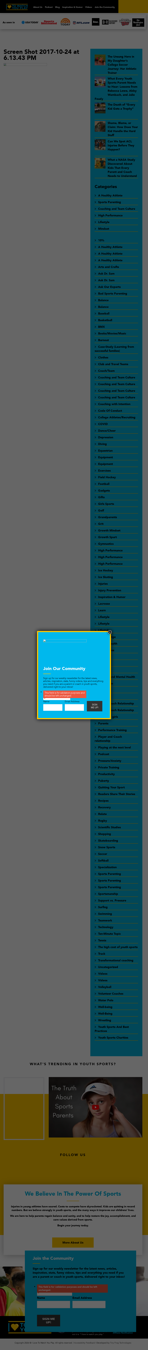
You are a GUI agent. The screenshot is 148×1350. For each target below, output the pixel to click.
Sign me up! (94, 706)
